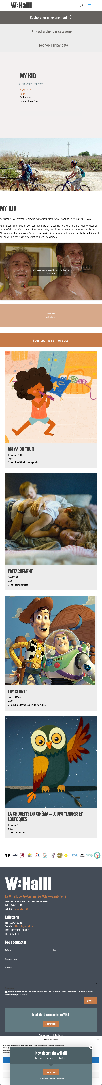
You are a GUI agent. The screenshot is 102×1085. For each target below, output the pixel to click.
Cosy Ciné (33, 101)
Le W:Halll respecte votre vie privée (51, 1079)
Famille (29, 704)
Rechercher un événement (48, 17)
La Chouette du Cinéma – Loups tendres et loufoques (45, 816)
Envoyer (90, 1000)
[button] (98, 1039)
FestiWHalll (20, 462)
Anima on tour (21, 448)
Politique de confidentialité (51, 1035)
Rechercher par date (53, 44)
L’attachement (20, 571)
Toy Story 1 (17, 691)
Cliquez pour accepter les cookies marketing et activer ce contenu (51, 271)
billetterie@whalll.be (23, 926)
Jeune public (32, 462)
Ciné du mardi (14, 584)
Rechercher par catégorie (54, 31)
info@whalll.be (21, 908)
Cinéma (24, 101)
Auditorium (25, 97)
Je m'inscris (51, 1023)
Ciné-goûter (13, 704)
